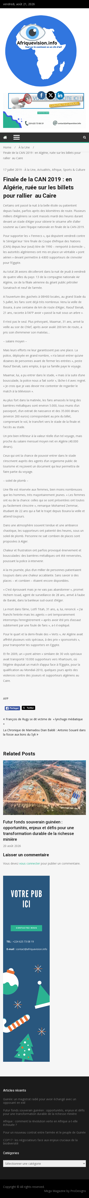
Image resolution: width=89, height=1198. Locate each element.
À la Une (30, 170)
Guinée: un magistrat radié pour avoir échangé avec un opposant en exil (39, 1101)
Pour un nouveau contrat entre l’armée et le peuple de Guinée (44, 1132)
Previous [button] (5, 806)
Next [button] (83, 806)
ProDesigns (78, 1191)
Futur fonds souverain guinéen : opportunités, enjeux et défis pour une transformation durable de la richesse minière (44, 1112)
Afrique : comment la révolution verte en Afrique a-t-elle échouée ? (40, 1123)
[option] (44, 804)
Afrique (56, 170)
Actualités (43, 170)
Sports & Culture (74, 170)
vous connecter (29, 863)
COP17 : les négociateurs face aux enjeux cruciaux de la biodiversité (40, 1141)
